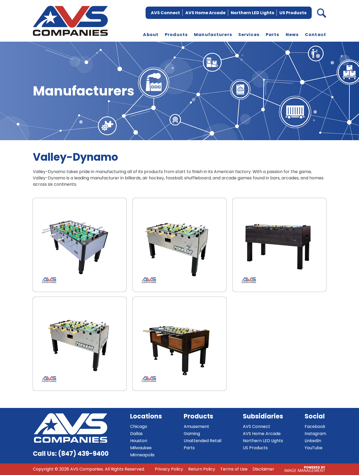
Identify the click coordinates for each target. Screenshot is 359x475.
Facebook (315, 426)
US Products (292, 13)
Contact (315, 35)
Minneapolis (142, 455)
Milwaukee (141, 448)
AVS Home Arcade (205, 13)
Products (176, 35)
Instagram (315, 434)
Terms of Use (234, 469)
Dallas (136, 434)
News (292, 35)
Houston (138, 441)
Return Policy (201, 469)
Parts (272, 35)
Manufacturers (213, 35)
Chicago (138, 426)
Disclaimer (263, 469)
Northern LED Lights (252, 13)
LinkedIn (313, 441)
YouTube (313, 448)
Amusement (196, 426)
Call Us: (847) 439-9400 (71, 453)
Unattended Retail (202, 441)
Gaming (192, 434)
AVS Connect (165, 13)
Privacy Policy (169, 469)
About (150, 35)
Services (248, 35)
